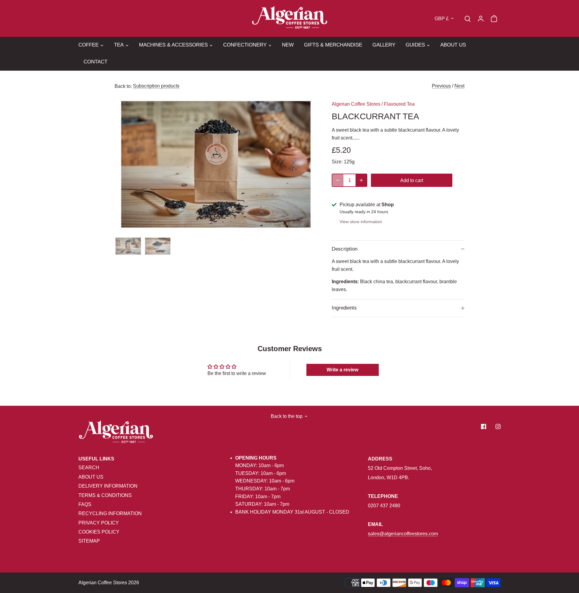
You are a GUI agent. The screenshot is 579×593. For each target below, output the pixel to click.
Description (344, 249)
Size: (337, 161)
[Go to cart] (494, 18)
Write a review (342, 369)
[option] (216, 164)
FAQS (84, 504)
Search (88, 467)
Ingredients (344, 308)
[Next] (308, 164)
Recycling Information (110, 513)
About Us (90, 476)
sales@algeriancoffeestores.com (403, 533)
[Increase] (361, 180)
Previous (441, 85)
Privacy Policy (98, 522)
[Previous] (124, 164)
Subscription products (156, 85)
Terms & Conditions (105, 495)
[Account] (480, 18)
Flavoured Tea (399, 104)
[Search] (467, 18)
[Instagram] (498, 426)
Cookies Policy (98, 531)
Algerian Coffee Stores (356, 104)
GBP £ (442, 18)
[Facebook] (483, 426)
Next (459, 85)
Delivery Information (108, 486)
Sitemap (89, 540)
